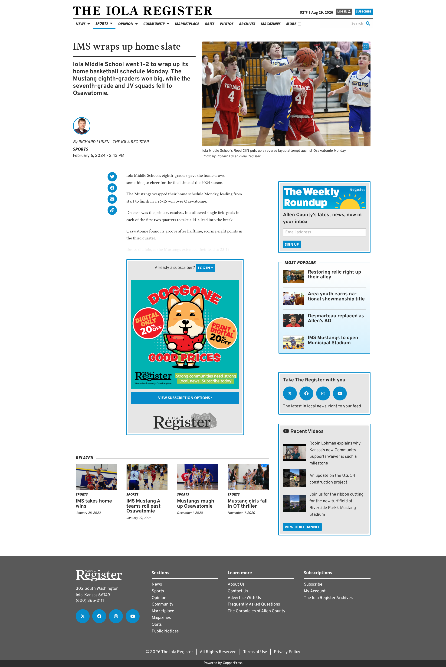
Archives (247, 23)
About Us (236, 584)
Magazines (271, 23)
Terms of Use (255, 652)
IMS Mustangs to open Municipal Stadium (333, 340)
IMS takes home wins (94, 503)
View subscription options (184, 397)
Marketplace (187, 23)
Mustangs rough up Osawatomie (195, 503)
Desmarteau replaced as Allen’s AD (336, 318)
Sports (101, 23)
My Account (315, 591)
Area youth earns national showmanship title (336, 296)
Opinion (125, 23)
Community (154, 23)
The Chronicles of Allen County (256, 611)
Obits (209, 23)
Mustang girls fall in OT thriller (248, 503)
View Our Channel (302, 527)
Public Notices (165, 631)
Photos (226, 23)
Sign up (292, 244)
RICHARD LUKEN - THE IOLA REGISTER (113, 142)
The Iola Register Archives (328, 598)
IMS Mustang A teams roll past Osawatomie (143, 506)
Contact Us (238, 591)
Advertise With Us (244, 598)
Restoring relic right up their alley (334, 274)
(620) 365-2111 (90, 600)
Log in (342, 11)
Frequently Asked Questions (254, 604)
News (80, 23)
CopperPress (233, 663)
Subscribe (363, 11)
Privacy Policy (287, 652)
